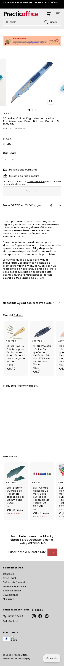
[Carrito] (48, 14)
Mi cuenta (8, 599)
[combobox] (32, 22)
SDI (5, 128)
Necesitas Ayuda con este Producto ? (28, 303)
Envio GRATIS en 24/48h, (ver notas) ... (29, 205)
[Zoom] (50, 101)
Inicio (6, 113)
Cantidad (9, 153)
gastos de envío (35, 181)
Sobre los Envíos (12, 590)
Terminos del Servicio (15, 586)
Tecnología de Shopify (16, 658)
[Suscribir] (52, 552)
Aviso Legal (9, 578)
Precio (7, 139)
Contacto (8, 573)
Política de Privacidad (15, 582)
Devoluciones (10, 594)
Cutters (18, 315)
